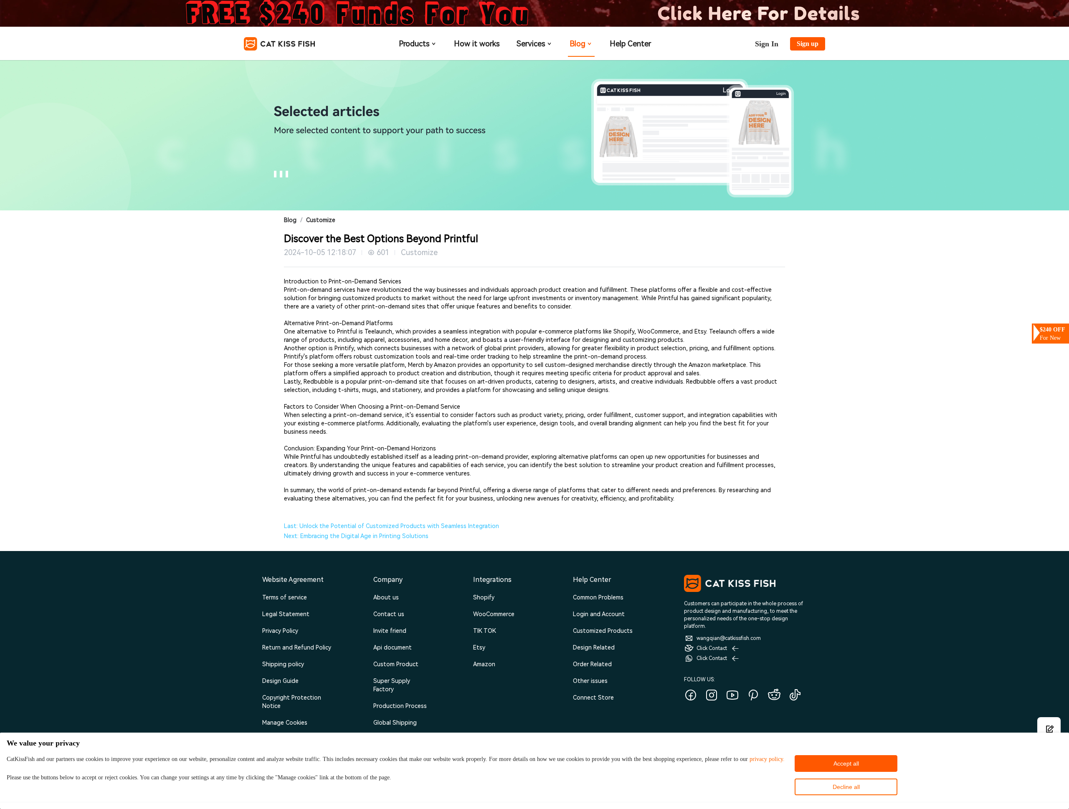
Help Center (630, 43)
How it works (477, 43)
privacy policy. (767, 759)
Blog (577, 43)
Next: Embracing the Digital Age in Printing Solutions (356, 536)
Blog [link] (290, 220)
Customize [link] (320, 220)
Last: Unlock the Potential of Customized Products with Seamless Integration (391, 526)
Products (414, 43)
